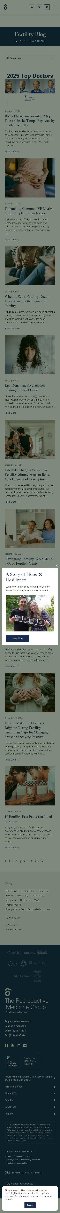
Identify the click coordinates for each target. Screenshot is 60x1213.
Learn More (17, 638)
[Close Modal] (57, 566)
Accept (30, 1205)
